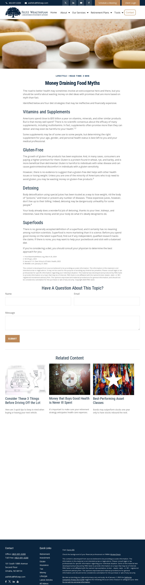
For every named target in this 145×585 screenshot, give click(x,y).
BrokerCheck (116, 554)
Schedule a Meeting (108, 3)
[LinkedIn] (73, 3)
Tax (41, 568)
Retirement (45, 554)
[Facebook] (89, 3)
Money (43, 572)
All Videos (44, 583)
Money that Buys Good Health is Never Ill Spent (69, 400)
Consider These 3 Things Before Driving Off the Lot (22, 401)
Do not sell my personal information (76, 582)
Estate (42, 561)
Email (77, 293)
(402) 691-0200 (19, 554)
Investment (45, 557)
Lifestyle (43, 576)
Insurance (44, 565)
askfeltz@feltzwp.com (38, 3)
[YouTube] (81, 3)
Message (10, 312)
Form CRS (70, 550)
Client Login (130, 3)
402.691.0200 (15, 3)
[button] (53, 12)
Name (8, 293)
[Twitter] (65, 3)
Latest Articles (46, 579)
